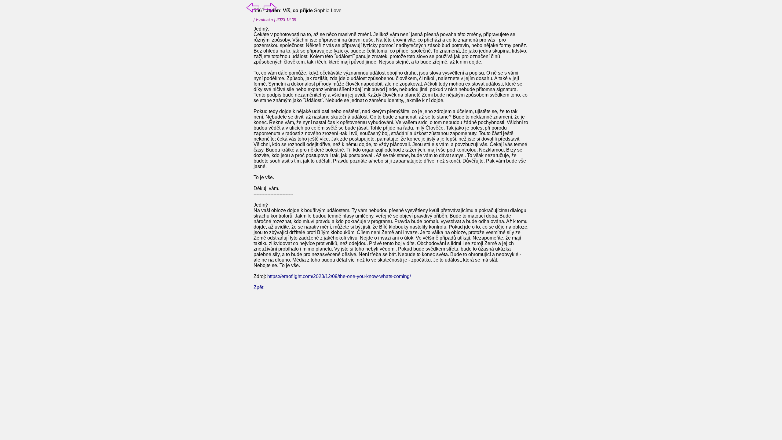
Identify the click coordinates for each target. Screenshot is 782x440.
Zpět (258, 287)
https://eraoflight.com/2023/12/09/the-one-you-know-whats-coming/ (339, 276)
